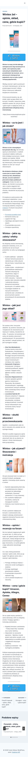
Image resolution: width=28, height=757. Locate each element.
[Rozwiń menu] (24, 3)
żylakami (5, 208)
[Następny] (23, 728)
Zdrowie (4, 11)
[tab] (10, 737)
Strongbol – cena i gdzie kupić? (21, 700)
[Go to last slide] (4, 728)
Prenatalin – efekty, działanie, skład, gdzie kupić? (12, 726)
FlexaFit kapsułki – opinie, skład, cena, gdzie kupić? (7, 702)
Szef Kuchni (9, 25)
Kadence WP (16, 752)
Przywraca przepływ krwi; (13, 214)
